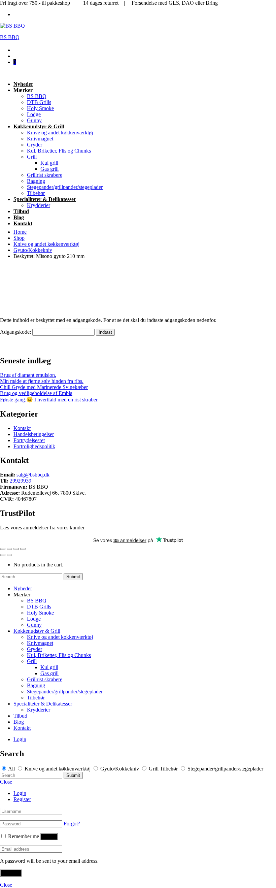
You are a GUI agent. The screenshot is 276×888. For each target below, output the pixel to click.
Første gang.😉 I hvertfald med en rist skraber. (49, 399)
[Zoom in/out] (23, 549)
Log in (49, 836)
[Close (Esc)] (2, 549)
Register (22, 799)
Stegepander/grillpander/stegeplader (65, 187)
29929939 (20, 481)
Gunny (34, 120)
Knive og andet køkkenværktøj (60, 132)
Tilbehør (36, 193)
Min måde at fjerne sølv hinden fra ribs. (41, 381)
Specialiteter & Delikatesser (44, 199)
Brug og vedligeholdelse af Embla (36, 393)
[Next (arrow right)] (9, 555)
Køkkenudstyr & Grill (38, 126)
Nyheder (23, 84)
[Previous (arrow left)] (2, 555)
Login (19, 739)
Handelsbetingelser (33, 434)
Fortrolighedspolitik (34, 446)
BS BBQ (10, 37)
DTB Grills (39, 102)
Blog (18, 217)
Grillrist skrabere (44, 175)
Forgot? (72, 823)
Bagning (36, 181)
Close (6, 782)
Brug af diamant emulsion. (28, 375)
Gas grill (49, 169)
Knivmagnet (40, 138)
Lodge (34, 114)
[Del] (9, 549)
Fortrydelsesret (29, 440)
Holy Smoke (40, 108)
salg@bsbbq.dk (32, 475)
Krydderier (38, 205)
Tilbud (21, 211)
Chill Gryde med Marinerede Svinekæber (44, 387)
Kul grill (49, 163)
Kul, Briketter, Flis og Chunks (59, 151)
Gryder (34, 144)
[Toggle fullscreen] (16, 549)
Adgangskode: (16, 332)
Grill (32, 157)
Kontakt (22, 223)
